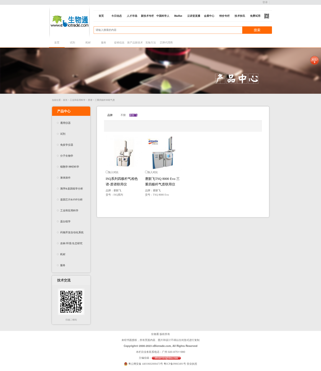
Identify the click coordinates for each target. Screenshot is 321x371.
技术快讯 (240, 15)
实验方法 (150, 42)
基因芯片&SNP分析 (71, 199)
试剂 (72, 42)
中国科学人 (162, 15)
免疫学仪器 (66, 144)
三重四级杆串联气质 (105, 100)
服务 (103, 42)
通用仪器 (65, 123)
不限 (123, 115)
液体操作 (65, 177)
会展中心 (209, 15)
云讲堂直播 (193, 15)
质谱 (90, 100)
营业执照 (192, 363)
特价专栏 (224, 15)
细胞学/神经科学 (69, 166)
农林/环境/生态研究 (71, 243)
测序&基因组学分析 (71, 188)
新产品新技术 (135, 42)
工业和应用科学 (77, 100)
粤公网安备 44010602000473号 (146, 363)
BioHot (178, 15)
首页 (101, 15)
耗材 (88, 42)
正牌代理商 (166, 42)
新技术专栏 (147, 15)
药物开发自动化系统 (72, 232)
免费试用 (255, 15)
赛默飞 (133, 115)
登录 (265, 2)
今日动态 (116, 15)
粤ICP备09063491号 (175, 363)
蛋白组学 (65, 221)
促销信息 (119, 42)
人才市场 (132, 15)
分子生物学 (66, 155)
